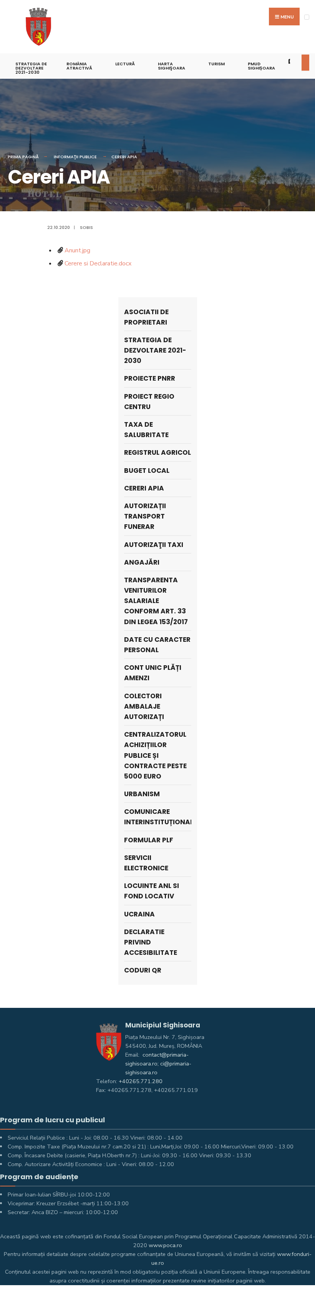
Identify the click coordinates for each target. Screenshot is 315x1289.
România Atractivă (79, 66)
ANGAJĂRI (141, 562)
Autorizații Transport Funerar (145, 516)
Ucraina (139, 914)
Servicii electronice (146, 863)
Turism (216, 64)
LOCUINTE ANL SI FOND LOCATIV (151, 891)
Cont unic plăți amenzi (152, 673)
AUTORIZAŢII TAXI (153, 544)
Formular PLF (148, 840)
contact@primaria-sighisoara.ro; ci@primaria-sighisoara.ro (158, 1063)
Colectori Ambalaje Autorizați (144, 706)
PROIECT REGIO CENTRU (149, 401)
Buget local (146, 470)
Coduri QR (142, 970)
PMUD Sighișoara (261, 66)
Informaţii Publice (75, 157)
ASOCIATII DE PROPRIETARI (146, 317)
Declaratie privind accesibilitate (150, 942)
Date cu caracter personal (157, 644)
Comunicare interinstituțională (157, 817)
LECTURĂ (125, 64)
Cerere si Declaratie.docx (98, 263)
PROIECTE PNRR (149, 378)
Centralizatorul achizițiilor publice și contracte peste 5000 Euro (155, 755)
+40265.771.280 (140, 1081)
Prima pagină (23, 157)
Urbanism (142, 794)
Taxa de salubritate (146, 429)
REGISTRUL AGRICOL (157, 452)
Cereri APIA (124, 157)
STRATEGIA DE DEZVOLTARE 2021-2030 (31, 68)
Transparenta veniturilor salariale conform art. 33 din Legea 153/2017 (156, 600)
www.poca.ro (165, 1245)
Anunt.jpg (77, 250)
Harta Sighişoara (171, 66)
